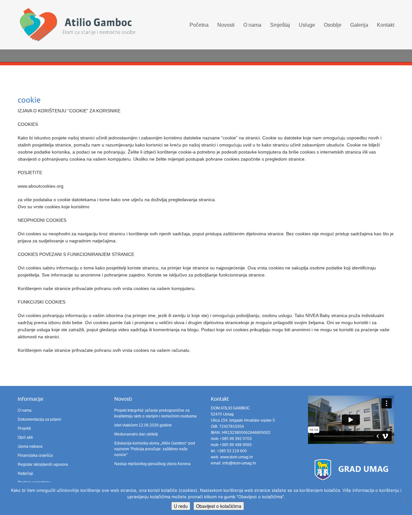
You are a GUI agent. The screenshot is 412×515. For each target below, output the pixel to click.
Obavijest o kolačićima (218, 506)
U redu (181, 506)
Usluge (307, 25)
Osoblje (333, 25)
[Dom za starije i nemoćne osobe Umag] (77, 25)
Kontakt (385, 25)
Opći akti (25, 437)
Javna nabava (30, 446)
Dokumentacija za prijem (39, 419)
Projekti (24, 428)
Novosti (226, 25)
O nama (252, 25)
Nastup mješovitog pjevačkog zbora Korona (152, 464)
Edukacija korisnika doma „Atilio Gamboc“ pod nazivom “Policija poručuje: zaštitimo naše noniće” (154, 449)
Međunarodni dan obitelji (136, 434)
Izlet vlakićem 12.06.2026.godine (143, 425)
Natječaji (25, 473)
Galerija (359, 25)
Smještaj (280, 25)
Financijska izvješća (35, 455)
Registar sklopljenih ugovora (43, 464)
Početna (199, 25)
